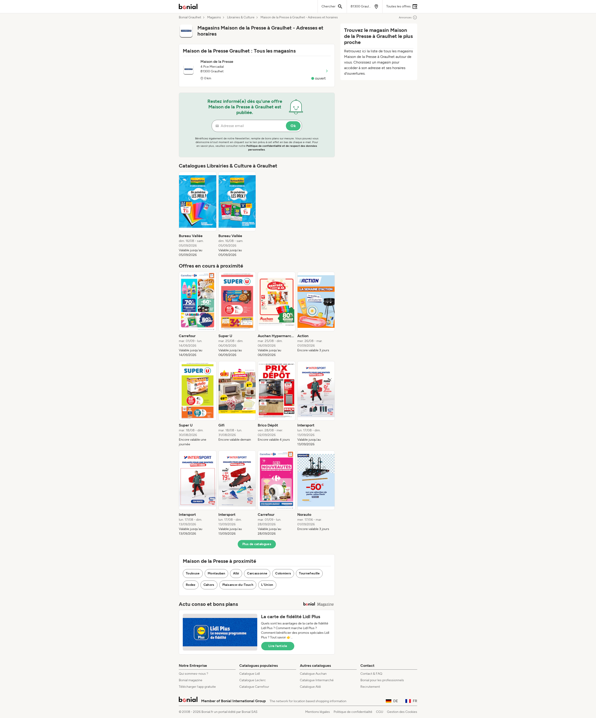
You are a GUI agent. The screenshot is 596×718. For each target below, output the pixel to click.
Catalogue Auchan (313, 674)
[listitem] (198, 214)
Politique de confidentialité (353, 712)
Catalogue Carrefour (254, 687)
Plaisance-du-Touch (237, 585)
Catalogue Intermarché (317, 680)
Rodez (191, 585)
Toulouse (193, 573)
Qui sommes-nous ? (193, 674)
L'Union (267, 585)
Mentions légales (317, 712)
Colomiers (283, 573)
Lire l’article (277, 646)
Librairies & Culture (240, 17)
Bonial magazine (190, 680)
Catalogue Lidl (249, 674)
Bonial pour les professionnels (382, 680)
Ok (293, 126)
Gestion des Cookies (402, 712)
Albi (236, 573)
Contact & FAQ (371, 674)
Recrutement (370, 687)
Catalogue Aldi (310, 687)
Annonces (405, 17)
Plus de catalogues (256, 544)
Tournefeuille (309, 573)
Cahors (208, 585)
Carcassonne (257, 573)
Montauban (216, 573)
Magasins (214, 17)
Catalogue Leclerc (252, 680)
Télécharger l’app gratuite (197, 687)
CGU (379, 712)
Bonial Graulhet (190, 17)
